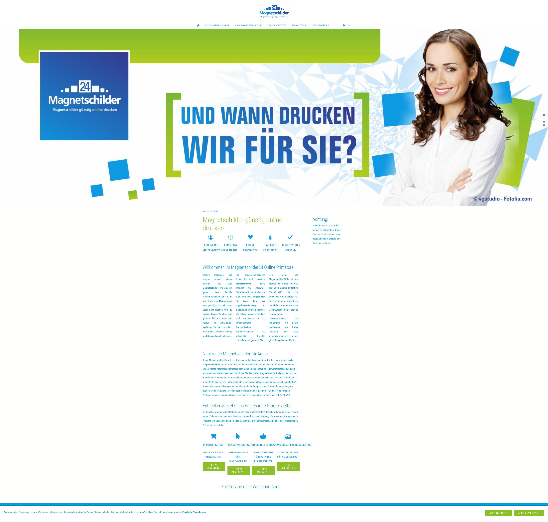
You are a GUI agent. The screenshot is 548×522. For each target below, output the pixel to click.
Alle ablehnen (498, 513)
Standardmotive (243, 283)
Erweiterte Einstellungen (194, 512)
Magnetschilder (210, 287)
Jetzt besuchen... (214, 466)
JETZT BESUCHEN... (289, 466)
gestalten (207, 336)
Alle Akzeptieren (528, 513)
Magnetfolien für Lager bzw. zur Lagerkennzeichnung (250, 301)
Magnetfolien (225, 301)
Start (216, 211)
